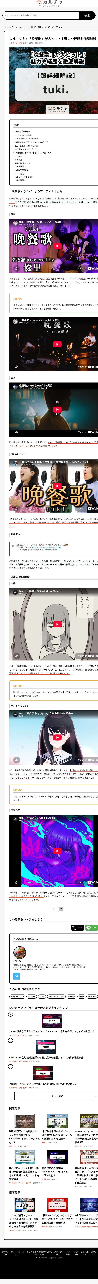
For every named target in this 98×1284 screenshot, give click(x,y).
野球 (43, 1142)
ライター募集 (68, 1253)
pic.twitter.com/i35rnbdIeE (50, 547)
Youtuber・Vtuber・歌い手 (20, 1183)
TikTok (32, 996)
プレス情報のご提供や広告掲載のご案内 (39, 1253)
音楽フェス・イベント (17, 1230)
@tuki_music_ (34, 547)
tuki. (43, 996)
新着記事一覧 (85, 1253)
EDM (44, 1179)
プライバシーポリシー (17, 1253)
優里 (82, 996)
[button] (77, 928)
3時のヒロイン (18, 996)
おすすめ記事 (5, 1253)
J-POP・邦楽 (47, 1227)
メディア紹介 (58, 1253)
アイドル (78, 1186)
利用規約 (76, 1253)
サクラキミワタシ (57, 996)
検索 (87, 15)
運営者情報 (94, 1253)
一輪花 (72, 996)
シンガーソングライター (18, 43)
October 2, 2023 (50, 550)
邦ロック (12, 1146)
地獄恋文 (92, 996)
